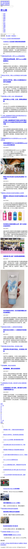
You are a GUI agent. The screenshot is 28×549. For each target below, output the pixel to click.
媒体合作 (16, 543)
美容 (4, 1)
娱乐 (4, 3)
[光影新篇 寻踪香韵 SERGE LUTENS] (10, 531)
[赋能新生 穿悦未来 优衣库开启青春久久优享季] (12, 193)
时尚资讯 (13, 35)
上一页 (2, 405)
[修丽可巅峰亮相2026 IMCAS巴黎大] (5, 499)
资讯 (8, 4)
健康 (2, 4)
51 (1, 415)
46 (1, 409)
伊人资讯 (8, 35)
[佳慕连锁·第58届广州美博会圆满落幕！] (12, 253)
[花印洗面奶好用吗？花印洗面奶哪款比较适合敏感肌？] (12, 307)
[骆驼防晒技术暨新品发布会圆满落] (9, 508)
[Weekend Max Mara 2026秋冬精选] (5, 485)
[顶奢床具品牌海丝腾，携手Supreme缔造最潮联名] (13, 56)
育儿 (4, 4)
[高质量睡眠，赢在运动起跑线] (8, 365)
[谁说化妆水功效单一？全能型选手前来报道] (11, 327)
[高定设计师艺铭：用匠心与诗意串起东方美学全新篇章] (14, 77)
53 (1, 417)
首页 (4, 13)
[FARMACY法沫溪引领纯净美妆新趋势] (10, 38)
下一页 (2, 420)
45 (1, 408)
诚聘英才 (21, 543)
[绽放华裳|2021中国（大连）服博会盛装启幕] (11, 96)
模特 (6, 1)
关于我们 (3, 543)
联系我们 (4, 544)
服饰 (2, 1)
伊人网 (4, 10)
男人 (2, 3)
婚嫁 (8, 3)
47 (1, 410)
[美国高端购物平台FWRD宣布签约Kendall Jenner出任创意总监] (14, 140)
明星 (6, 3)
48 (1, 411)
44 (1, 406)
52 (1, 416)
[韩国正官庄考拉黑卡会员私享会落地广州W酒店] (12, 173)
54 (1, 419)
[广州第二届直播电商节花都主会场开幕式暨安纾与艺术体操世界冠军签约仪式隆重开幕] (14, 117)
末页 (2, 422)
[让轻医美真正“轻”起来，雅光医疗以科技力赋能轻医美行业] (14, 384)
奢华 (8, 1)
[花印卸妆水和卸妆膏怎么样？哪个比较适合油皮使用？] (12, 221)
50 (1, 414)
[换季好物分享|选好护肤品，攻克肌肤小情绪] (11, 346)
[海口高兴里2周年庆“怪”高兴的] (5, 523)
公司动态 (7, 543)
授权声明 (12, 543)
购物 (6, 4)
